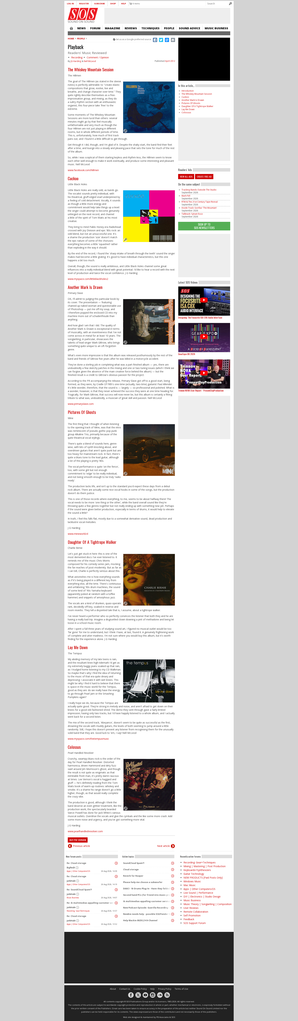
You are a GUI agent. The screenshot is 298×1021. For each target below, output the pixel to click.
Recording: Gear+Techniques (78, 911)
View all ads (186, 176)
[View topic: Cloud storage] (172, 869)
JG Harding (76, 61)
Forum (95, 28)
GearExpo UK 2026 (186, 354)
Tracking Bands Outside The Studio (199, 189)
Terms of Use (181, 988)
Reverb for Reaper (133, 875)
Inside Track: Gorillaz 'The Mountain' (199, 207)
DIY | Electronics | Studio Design (202, 896)
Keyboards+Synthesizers (197, 870)
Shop (113, 3)
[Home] (83, 14)
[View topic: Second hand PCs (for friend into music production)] (172, 895)
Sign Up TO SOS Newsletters (204, 226)
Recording (76, 57)
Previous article (81, 846)
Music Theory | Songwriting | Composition (207, 904)
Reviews (131, 28)
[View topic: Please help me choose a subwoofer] (172, 882)
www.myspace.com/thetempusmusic (88, 738)
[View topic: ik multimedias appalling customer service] (172, 901)
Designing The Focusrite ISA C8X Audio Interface (200, 317)
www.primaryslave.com (81, 403)
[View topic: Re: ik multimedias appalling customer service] (116, 902)
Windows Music (192, 881)
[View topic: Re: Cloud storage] (116, 863)
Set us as (133, 39)
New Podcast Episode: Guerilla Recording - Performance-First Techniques (147, 907)
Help (123, 3)
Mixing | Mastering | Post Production (204, 866)
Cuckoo (73, 178)
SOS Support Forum (194, 923)
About (113, 988)
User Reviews (190, 907)
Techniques (150, 28)
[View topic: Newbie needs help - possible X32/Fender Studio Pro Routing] (172, 914)
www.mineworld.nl (78, 533)
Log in (70, 3)
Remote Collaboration (195, 911)
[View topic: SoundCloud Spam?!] (172, 863)
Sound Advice (189, 28)
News (81, 28)
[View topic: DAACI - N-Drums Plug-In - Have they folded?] (172, 888)
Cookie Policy (140, 988)
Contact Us (124, 988)
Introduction (188, 90)
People (169, 28)
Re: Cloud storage (76, 863)
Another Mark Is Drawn (85, 287)
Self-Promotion (192, 915)
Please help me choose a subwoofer (142, 882)
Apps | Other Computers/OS (78, 871)
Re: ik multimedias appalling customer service (91, 902)
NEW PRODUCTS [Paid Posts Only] (203, 877)
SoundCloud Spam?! (133, 863)
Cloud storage (131, 869)
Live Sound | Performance (198, 892)
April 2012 (170, 61)
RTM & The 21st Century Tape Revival (200, 201)
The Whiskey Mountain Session (90, 69)
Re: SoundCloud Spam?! (79, 889)
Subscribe (99, 3)
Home (71, 28)
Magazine (112, 28)
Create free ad (204, 176)
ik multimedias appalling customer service (146, 901)
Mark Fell (186, 195)
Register (84, 3)
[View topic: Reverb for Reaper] (172, 875)
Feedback (188, 919)
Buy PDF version (77, 840)
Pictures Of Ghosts (82, 412)
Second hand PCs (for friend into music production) (147, 894)
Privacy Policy (164, 988)
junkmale (71, 880)
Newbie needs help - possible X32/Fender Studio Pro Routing (147, 914)
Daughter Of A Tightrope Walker (92, 542)
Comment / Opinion (98, 57)
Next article (163, 846)
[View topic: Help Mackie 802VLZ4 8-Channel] (172, 920)
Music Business (216, 28)
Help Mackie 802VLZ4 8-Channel (140, 920)
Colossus (74, 747)
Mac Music (189, 885)
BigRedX (71, 867)
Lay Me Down (78, 647)
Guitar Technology (193, 873)
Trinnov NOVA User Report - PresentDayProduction (200, 390)
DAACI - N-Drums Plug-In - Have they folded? (147, 888)
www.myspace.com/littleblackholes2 (88, 279)
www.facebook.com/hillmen (83, 170)
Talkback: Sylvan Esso (192, 213)
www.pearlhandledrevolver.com (85, 831)
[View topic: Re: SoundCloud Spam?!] (116, 889)
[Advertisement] (204, 255)
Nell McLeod (90, 61)
